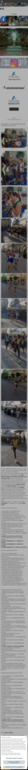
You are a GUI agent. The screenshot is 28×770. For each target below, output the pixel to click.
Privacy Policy (10, 751)
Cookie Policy (4, 751)
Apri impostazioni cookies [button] (14, 758)
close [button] (26, 737)
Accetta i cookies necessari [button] (14, 762)
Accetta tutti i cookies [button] (14, 767)
